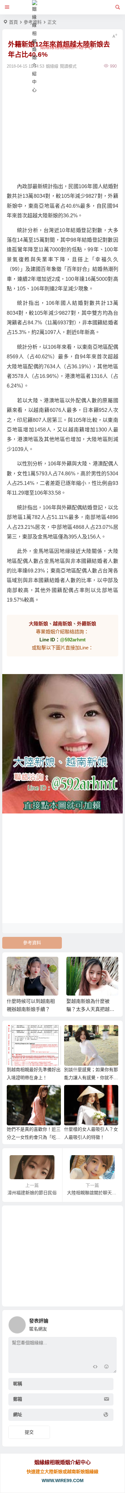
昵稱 (17, 1383)
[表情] (106, 1367)
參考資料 (32, 942)
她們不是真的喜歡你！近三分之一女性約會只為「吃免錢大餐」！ (34, 1137)
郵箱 (17, 1399)
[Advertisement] (62, 125)
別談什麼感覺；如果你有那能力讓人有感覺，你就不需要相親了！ (91, 1077)
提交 (29, 1432)
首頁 (13, 22)
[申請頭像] (110, 1323)
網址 (17, 1414)
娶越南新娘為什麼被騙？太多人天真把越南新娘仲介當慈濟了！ (90, 1009)
